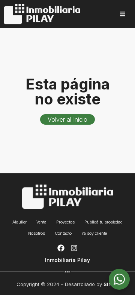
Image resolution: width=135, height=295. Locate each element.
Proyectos (65, 222)
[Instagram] (74, 248)
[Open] (123, 13)
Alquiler (19, 222)
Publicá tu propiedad (103, 222)
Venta (41, 222)
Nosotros (36, 233)
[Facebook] (60, 248)
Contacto (63, 233)
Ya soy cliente (94, 233)
